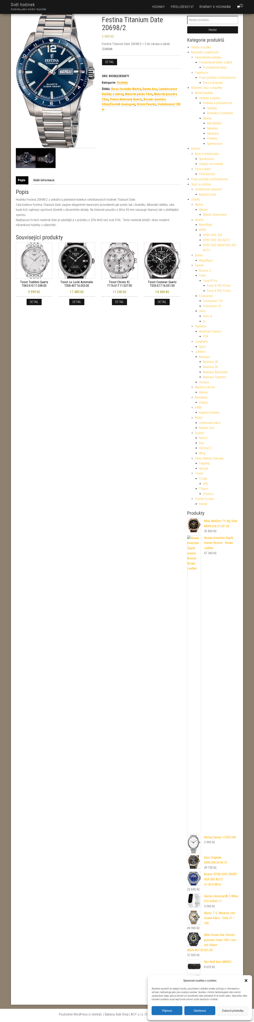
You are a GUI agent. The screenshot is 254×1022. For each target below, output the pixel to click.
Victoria (204, 382)
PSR (205, 336)
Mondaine (201, 397)
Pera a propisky (213, 83)
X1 (204, 321)
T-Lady (203, 478)
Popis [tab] (21, 180)
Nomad (203, 468)
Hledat (213, 30)
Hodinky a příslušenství (217, 103)
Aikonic (203, 392)
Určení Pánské (146, 104)
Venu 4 (207, 316)
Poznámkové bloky (215, 67)
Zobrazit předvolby (232, 1010)
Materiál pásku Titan (138, 94)
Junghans (201, 341)
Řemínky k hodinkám (215, 7)
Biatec (199, 255)
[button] (246, 981)
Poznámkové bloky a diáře (215, 62)
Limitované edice (209, 423)
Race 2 (203, 438)
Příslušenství (182, 7)
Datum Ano (149, 89)
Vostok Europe (204, 499)
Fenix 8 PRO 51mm (219, 291)
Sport (202, 347)
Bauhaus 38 (210, 362)
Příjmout (167, 1010)
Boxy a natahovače (207, 154)
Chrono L (208, 494)
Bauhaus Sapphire (214, 377)
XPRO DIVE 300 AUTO (216, 240)
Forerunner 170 (213, 301)
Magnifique (206, 260)
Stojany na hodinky (211, 164)
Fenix (202, 275)
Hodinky (158, 7)
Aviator (199, 220)
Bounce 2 (205, 270)
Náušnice (213, 133)
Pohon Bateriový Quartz (126, 99)
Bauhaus (204, 357)
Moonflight (205, 225)
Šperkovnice (214, 144)
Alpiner (203, 210)
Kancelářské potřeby (208, 57)
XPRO (202, 230)
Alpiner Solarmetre (215, 215)
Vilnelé (203, 504)
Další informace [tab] (44, 180)
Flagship (204, 463)
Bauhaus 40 (210, 367)
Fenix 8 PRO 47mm (219, 286)
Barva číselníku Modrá (126, 89)
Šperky (207, 118)
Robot (198, 418)
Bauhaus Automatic (215, 372)
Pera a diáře (203, 169)
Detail (109, 62)
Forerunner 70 (212, 306)
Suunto (199, 433)
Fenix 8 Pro (210, 281)
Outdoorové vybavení (208, 189)
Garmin (199, 265)
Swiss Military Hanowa (209, 458)
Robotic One (206, 428)
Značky (195, 199)
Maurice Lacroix (205, 387)
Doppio (203, 402)
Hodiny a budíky (201, 47)
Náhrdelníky (214, 123)
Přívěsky (212, 138)
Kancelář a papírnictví (204, 52)
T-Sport (203, 489)
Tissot (199, 473)
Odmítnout (200, 1010)
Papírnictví (201, 73)
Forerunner (206, 296)
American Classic (210, 331)
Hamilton (200, 326)
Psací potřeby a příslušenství (217, 78)
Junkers (200, 352)
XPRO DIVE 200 (212, 235)
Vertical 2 (205, 448)
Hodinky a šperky (209, 98)
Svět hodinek (23, 4)
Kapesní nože (207, 194)
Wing (202, 453)
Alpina (199, 204)
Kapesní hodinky (209, 412)
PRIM (198, 407)
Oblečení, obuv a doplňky (206, 88)
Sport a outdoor (201, 184)
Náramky (212, 128)
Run (201, 443)
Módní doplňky (204, 93)
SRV (205, 484)
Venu (202, 311)
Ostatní (195, 149)
